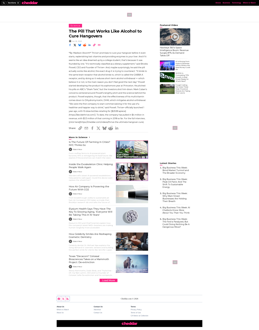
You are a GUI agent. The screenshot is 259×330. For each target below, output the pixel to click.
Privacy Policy (136, 310)
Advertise (97, 310)
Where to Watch (249, 3)
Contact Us (98, 313)
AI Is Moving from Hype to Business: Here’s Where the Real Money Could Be (183, 65)
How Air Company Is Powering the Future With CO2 (89, 188)
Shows (218, 3)
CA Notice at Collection (139, 316)
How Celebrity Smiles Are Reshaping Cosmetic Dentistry (90, 235)
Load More (108, 280)
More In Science (78, 137)
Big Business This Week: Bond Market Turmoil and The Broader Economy (175, 170)
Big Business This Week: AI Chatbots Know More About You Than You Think (176, 210)
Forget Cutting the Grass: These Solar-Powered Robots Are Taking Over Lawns (183, 89)
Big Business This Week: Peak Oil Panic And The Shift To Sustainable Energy (174, 183)
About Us (60, 313)
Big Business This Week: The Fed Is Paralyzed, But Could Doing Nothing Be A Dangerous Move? (175, 223)
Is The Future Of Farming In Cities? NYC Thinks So (89, 143)
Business (226, 3)
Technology (236, 3)
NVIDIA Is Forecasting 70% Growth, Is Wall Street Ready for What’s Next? (182, 77)
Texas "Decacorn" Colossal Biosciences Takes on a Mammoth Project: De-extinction (89, 259)
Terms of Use (136, 313)
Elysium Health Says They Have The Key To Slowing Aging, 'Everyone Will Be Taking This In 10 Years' (90, 211)
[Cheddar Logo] (30, 3)
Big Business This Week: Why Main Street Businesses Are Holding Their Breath (174, 197)
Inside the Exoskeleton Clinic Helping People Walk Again (91, 166)
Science (75, 25)
